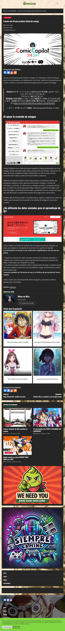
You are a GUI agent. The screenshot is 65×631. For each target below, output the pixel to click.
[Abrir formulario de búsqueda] (62, 3)
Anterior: (14, 395)
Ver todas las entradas (27, 303)
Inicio (4, 573)
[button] (59, 3)
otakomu (13, 287)
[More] (15, 72)
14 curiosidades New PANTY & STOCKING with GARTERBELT (47, 430)
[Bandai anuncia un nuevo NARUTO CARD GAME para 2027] (17, 445)
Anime (5, 576)
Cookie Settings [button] (7, 627)
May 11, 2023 (54, 108)
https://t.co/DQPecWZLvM (24, 103)
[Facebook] (5, 72)
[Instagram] (11, 72)
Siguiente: (47, 395)
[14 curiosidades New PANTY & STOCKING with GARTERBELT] (47, 417)
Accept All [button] (16, 627)
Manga (5, 580)
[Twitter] (8, 72)
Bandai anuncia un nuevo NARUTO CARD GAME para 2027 (15, 458)
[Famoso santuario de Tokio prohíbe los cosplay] (17, 417)
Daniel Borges (8, 461)
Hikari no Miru (9, 25)
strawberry (7, 433)
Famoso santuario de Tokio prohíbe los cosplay (15, 430)
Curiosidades (7, 17)
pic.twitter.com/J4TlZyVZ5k (44, 103)
